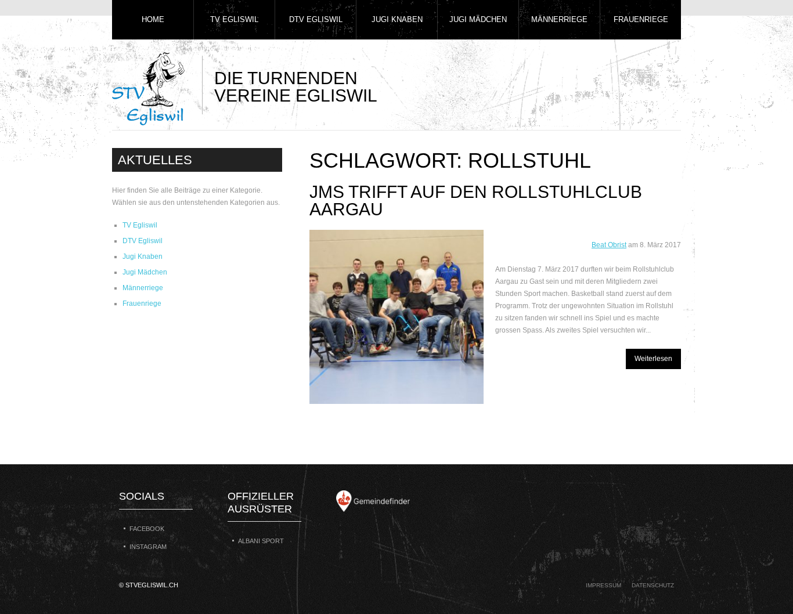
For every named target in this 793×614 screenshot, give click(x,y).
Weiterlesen (653, 359)
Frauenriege (641, 19)
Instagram (148, 546)
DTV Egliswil (316, 19)
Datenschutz (653, 585)
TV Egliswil (234, 19)
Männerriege (559, 19)
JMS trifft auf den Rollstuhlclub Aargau (475, 200)
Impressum (603, 585)
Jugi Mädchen (478, 19)
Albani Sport (261, 540)
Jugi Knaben (397, 19)
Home (153, 19)
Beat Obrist (609, 245)
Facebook (146, 528)
